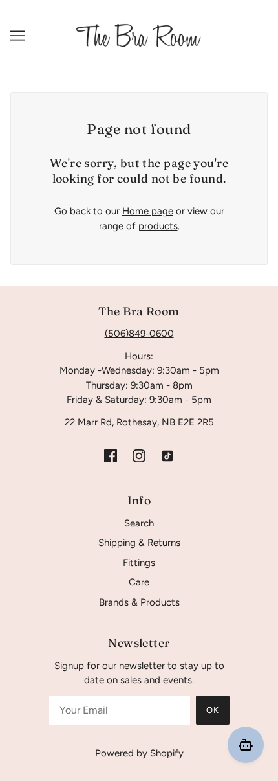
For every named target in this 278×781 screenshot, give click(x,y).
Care (139, 582)
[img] (110, 455)
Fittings (139, 563)
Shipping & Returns (139, 543)
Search (139, 523)
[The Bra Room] (139, 35)
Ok (212, 710)
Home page (147, 211)
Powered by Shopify (139, 753)
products (158, 226)
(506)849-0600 (139, 333)
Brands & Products (139, 602)
